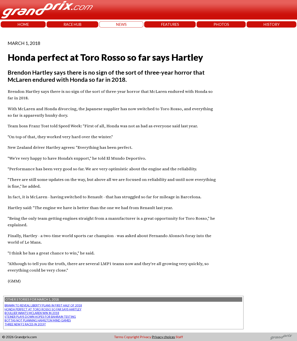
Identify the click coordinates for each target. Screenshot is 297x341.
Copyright (131, 337)
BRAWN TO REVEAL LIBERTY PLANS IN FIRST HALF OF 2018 (43, 305)
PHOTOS (221, 24)
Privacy (145, 337)
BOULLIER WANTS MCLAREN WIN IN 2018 (32, 313)
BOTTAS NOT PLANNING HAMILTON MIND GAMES (38, 320)
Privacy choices (163, 337)
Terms (118, 337)
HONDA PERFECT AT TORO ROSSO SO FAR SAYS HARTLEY (43, 309)
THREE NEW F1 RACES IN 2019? (25, 324)
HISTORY (272, 24)
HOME (23, 24)
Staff (179, 337)
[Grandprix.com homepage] (281, 336)
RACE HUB (72, 24)
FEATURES (170, 24)
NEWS (121, 24)
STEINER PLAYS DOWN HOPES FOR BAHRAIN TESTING (40, 316)
